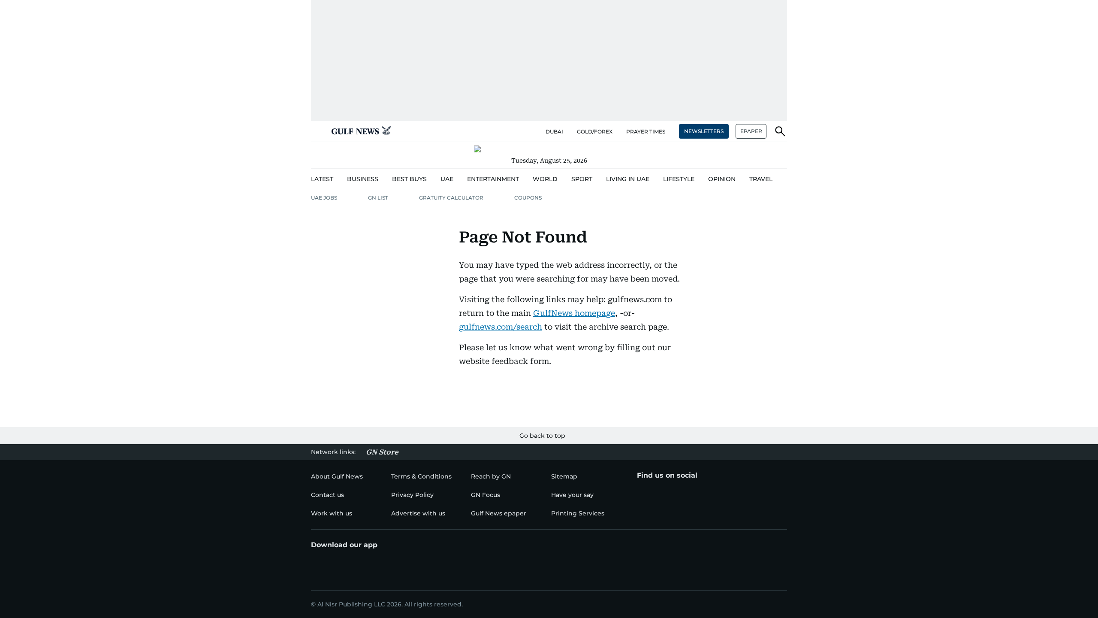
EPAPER (751, 131)
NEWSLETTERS (704, 131)
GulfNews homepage (574, 313)
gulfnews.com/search (500, 326)
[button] (318, 131)
